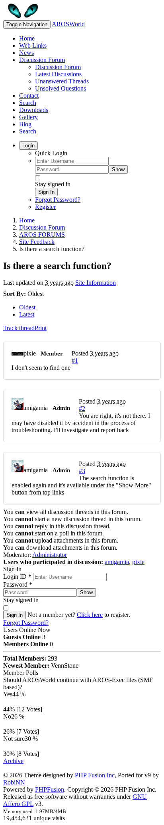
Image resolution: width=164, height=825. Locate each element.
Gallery (28, 117)
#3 (82, 471)
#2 (82, 408)
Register (45, 206)
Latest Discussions (58, 74)
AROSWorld (68, 24)
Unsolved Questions (60, 88)
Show (118, 169)
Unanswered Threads (62, 81)
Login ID (17, 576)
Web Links (33, 45)
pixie (138, 561)
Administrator (49, 554)
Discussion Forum (42, 59)
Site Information (95, 282)
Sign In (46, 192)
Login (28, 146)
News (26, 52)
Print (41, 328)
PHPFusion (49, 789)
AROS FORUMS (42, 234)
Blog (25, 124)
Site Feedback (37, 241)
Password (17, 584)
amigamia (117, 561)
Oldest (27, 307)
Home (27, 38)
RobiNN (14, 782)
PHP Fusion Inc (95, 775)
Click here (90, 614)
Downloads (33, 109)
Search (27, 102)
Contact (29, 95)
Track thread (19, 328)
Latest (26, 314)
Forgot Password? (57, 199)
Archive (13, 760)
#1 (75, 360)
